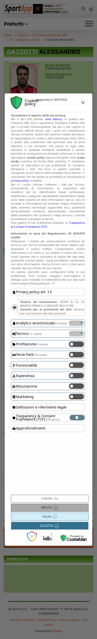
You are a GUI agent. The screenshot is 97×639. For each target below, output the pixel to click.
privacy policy (20, 180)
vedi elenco (53, 119)
